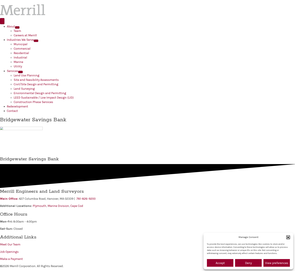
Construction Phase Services (33, 102)
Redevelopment (17, 106)
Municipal (20, 44)
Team (17, 31)
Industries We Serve (20, 40)
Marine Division (58, 206)
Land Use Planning (26, 75)
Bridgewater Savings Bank (29, 159)
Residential (21, 53)
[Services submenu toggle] (20, 72)
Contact (12, 111)
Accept (220, 263)
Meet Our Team (10, 244)
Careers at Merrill (25, 35)
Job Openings (9, 252)
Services (12, 71)
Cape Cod (76, 206)
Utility (18, 66)
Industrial (20, 57)
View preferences (276, 263)
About (11, 26)
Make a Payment (11, 259)
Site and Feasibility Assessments (36, 80)
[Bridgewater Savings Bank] (21, 141)
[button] (288, 237)
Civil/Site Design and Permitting (36, 84)
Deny (248, 263)
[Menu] (2, 21)
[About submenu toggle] (17, 27)
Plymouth (39, 206)
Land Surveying (24, 89)
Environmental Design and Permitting (40, 93)
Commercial (22, 48)
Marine (18, 62)
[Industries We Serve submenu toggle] (36, 41)
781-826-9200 (86, 199)
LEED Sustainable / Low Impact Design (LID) (44, 97)
